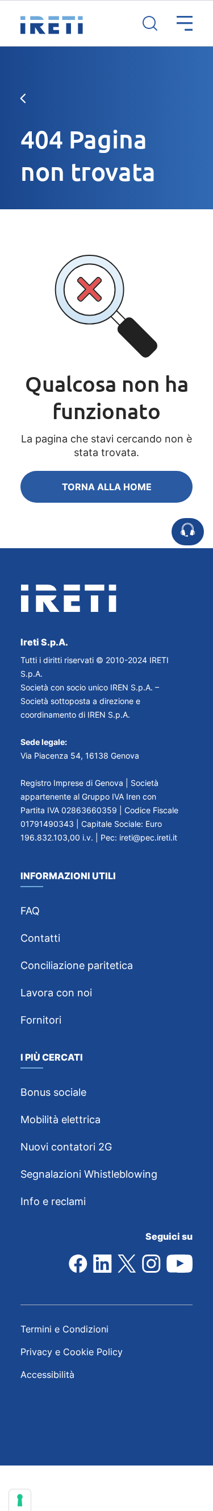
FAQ (30, 911)
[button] (175, 23)
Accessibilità (47, 1374)
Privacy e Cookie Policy (71, 1351)
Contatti (40, 938)
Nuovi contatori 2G (66, 1147)
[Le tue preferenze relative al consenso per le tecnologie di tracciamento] (20, 1500)
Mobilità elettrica (60, 1119)
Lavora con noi (56, 993)
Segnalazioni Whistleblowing (88, 1174)
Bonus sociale (53, 1092)
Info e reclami (53, 1201)
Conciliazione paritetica (76, 965)
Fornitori (40, 1020)
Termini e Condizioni (64, 1329)
